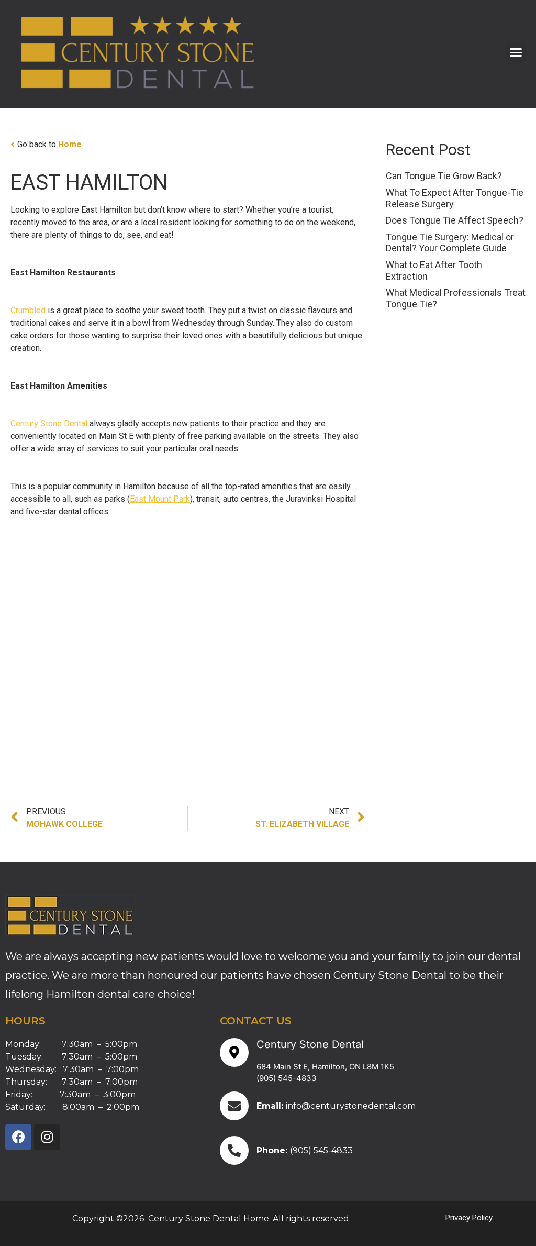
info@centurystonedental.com (351, 1106)
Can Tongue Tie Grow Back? (444, 175)
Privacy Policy (469, 1217)
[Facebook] (18, 1137)
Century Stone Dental (48, 423)
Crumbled (28, 310)
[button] (516, 52)
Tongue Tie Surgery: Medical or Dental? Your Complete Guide (450, 242)
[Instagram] (47, 1137)
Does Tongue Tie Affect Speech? (454, 220)
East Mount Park (160, 499)
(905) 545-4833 (286, 1078)
